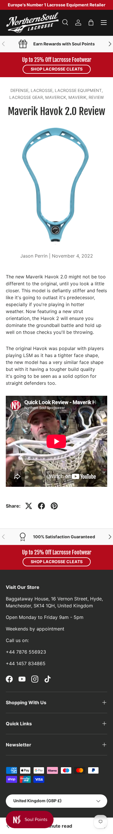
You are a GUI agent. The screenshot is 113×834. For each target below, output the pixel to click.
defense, (20, 90)
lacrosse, (43, 90)
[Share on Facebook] (41, 506)
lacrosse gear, (27, 97)
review (96, 97)
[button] (91, 22)
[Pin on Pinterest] (54, 506)
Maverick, (56, 97)
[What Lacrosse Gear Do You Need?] (8, 826)
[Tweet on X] (28, 506)
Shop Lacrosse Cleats (57, 68)
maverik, (78, 97)
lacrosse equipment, (79, 90)
